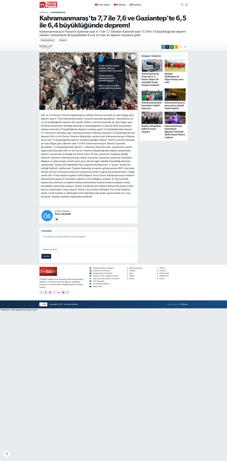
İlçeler (161, 278)
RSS (44, 304)
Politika (132, 271)
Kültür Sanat (164, 273)
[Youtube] (63, 292)
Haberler (43, 12)
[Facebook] (41, 292)
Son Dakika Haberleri (101, 284)
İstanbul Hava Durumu (101, 271)
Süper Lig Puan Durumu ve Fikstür (106, 278)
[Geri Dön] (7, 453)
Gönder (46, 256)
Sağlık (131, 276)
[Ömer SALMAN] (47, 215)
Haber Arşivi (98, 286)
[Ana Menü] (186, 4)
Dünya (131, 278)
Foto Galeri (104, 4)
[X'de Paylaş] (167, 47)
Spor (131, 273)
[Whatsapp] (68, 292)
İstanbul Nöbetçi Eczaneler (103, 268)
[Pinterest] (50, 292)
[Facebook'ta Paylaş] (163, 47)
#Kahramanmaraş (47, 40)
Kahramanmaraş (58, 12)
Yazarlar (136, 4)
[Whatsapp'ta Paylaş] (172, 47)
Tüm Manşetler (99, 281)
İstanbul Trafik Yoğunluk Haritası (106, 276)
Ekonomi (162, 271)
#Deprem (63, 40)
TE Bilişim (184, 304)
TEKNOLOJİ (164, 276)
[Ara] (182, 4)
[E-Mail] (57, 219)
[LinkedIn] (59, 292)
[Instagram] (54, 292)
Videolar (121, 4)
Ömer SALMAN (63, 214)
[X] (46, 292)
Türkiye (162, 268)
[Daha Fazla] (176, 47)
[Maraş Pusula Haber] (48, 4)
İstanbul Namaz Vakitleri (102, 273)
